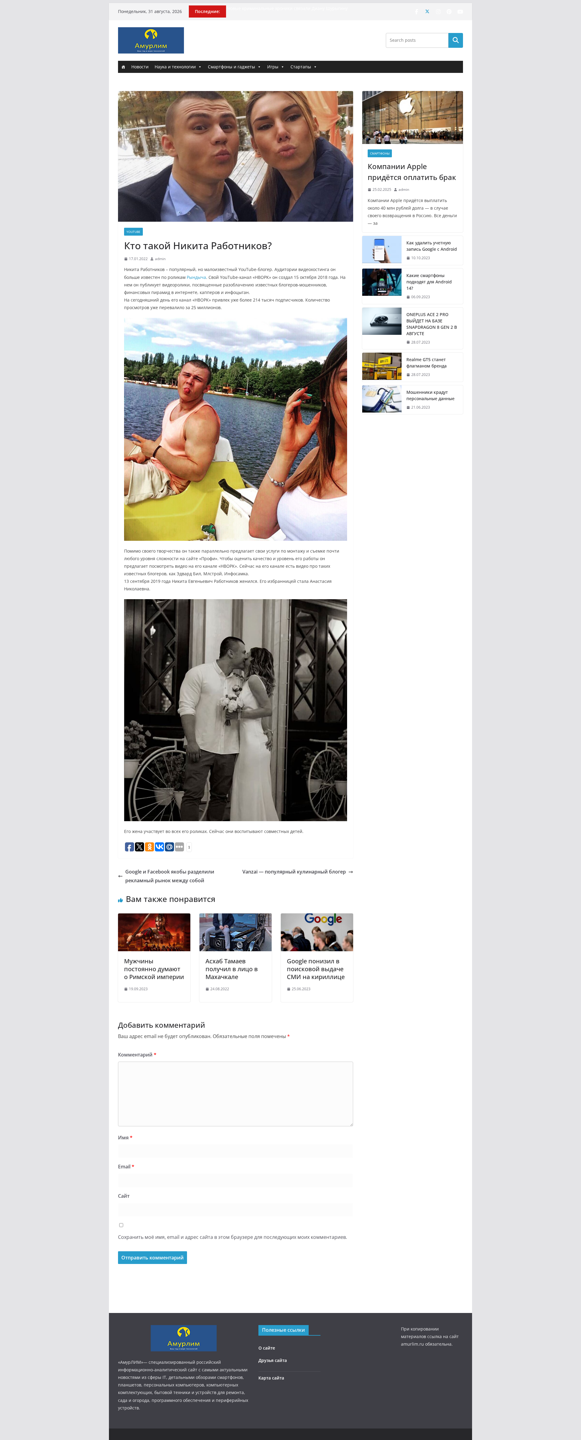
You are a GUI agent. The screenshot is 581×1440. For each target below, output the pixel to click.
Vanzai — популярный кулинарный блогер (294, 871)
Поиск (455, 40)
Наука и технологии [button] (175, 67)
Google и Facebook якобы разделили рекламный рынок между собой (169, 876)
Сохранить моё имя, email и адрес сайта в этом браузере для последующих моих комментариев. (232, 1237)
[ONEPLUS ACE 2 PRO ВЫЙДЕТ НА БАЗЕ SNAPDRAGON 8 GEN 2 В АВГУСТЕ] (382, 328)
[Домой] (123, 67)
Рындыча (196, 277)
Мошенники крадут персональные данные (430, 395)
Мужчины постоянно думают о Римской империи (154, 969)
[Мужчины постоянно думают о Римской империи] (154, 917)
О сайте (266, 1348)
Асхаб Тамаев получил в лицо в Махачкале (231, 969)
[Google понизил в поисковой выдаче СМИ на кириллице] (317, 917)
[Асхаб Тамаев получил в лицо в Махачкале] (235, 917)
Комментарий (137, 1054)
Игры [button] (272, 67)
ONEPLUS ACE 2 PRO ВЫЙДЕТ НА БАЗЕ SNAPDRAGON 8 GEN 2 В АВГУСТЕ (431, 324)
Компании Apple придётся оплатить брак (412, 171)
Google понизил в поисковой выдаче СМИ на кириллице (316, 969)
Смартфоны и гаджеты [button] (231, 67)
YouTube (133, 232)
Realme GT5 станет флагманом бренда (426, 363)
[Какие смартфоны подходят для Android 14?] (382, 286)
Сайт (124, 1196)
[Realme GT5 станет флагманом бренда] (382, 367)
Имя (125, 1137)
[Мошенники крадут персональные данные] (382, 399)
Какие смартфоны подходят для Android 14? (429, 282)
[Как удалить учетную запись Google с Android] (382, 250)
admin (160, 258)
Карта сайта (271, 1378)
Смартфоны (379, 153)
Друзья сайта (272, 1360)
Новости (140, 67)
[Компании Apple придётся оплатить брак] (412, 117)
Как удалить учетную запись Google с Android (431, 246)
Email (126, 1166)
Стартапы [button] (300, 67)
